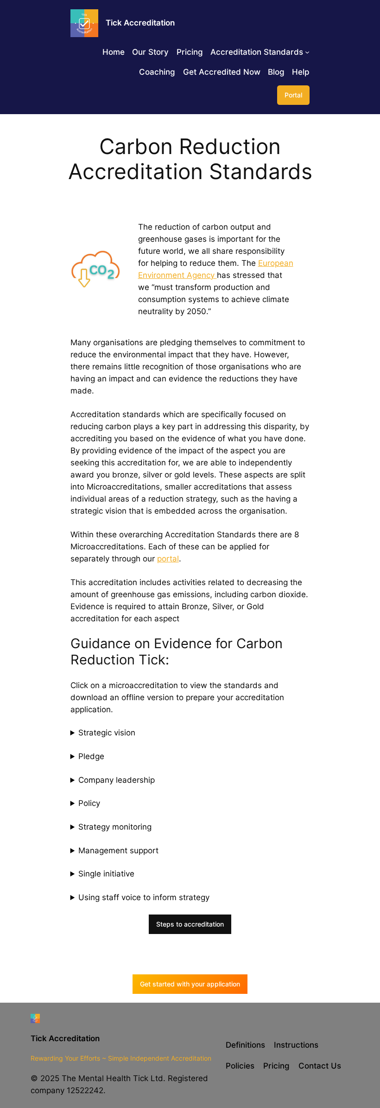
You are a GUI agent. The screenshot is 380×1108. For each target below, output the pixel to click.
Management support (118, 850)
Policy (89, 803)
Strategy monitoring (115, 826)
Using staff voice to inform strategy (143, 897)
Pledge (91, 756)
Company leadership (116, 780)
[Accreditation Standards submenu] (307, 52)
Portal (293, 95)
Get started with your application (190, 984)
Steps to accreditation (190, 924)
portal (168, 558)
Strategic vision (106, 732)
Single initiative (106, 873)
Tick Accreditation (65, 1038)
